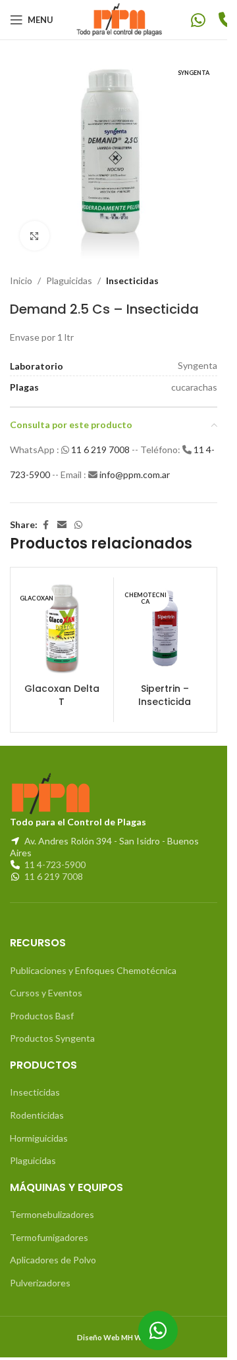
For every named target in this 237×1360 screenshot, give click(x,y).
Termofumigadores (49, 1237)
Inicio (21, 280)
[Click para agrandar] (34, 236)
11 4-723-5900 (55, 864)
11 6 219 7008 (101, 449)
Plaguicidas (69, 280)
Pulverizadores (40, 1282)
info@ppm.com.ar (134, 474)
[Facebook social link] (45, 525)
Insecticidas (132, 280)
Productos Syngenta (52, 1038)
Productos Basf (42, 1015)
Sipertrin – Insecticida (164, 695)
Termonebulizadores (52, 1214)
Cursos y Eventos (46, 992)
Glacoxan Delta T (61, 695)
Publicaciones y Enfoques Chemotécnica (93, 970)
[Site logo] (122, 18)
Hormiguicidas (39, 1138)
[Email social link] (61, 525)
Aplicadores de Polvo (53, 1259)
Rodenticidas (37, 1115)
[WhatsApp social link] (78, 525)
